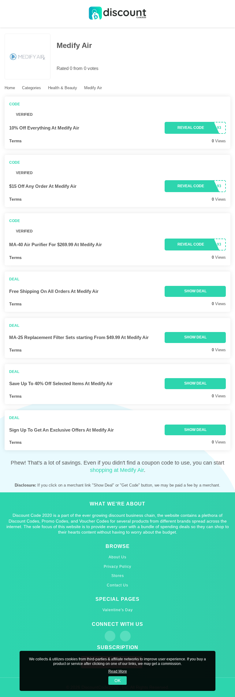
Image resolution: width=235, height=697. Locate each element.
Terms (15, 140)
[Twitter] (125, 636)
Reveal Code (190, 128)
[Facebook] (110, 636)
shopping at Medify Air (117, 470)
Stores (117, 576)
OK (117, 680)
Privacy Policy (117, 566)
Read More (117, 671)
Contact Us (117, 585)
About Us (117, 557)
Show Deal (195, 291)
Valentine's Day (118, 610)
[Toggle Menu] (9, 14)
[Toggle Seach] (225, 14)
